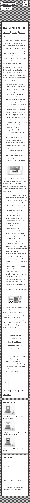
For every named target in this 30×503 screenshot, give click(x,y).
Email (13, 480)
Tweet (8, 32)
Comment (6, 466)
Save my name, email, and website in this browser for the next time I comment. (13, 488)
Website (20, 480)
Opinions (5, 25)
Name (6, 480)
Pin (15, 32)
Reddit (8, 36)
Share (22, 32)
